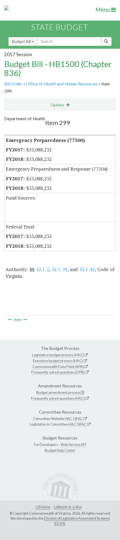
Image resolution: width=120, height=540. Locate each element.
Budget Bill (22, 41)
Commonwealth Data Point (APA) (58, 366)
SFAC (79, 418)
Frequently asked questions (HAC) (58, 398)
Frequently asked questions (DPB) (58, 372)
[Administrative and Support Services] (25, 319)
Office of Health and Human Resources (62, 83)
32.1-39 (59, 269)
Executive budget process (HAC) (58, 361)
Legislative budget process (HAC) (58, 355)
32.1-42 (87, 269)
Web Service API (73, 444)
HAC (68, 418)
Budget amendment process (58, 392)
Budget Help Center (60, 450)
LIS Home (43, 507)
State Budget (59, 27)
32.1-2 (42, 269)
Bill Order (13, 83)
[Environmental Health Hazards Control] (10, 319)
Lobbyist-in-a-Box (68, 507)
